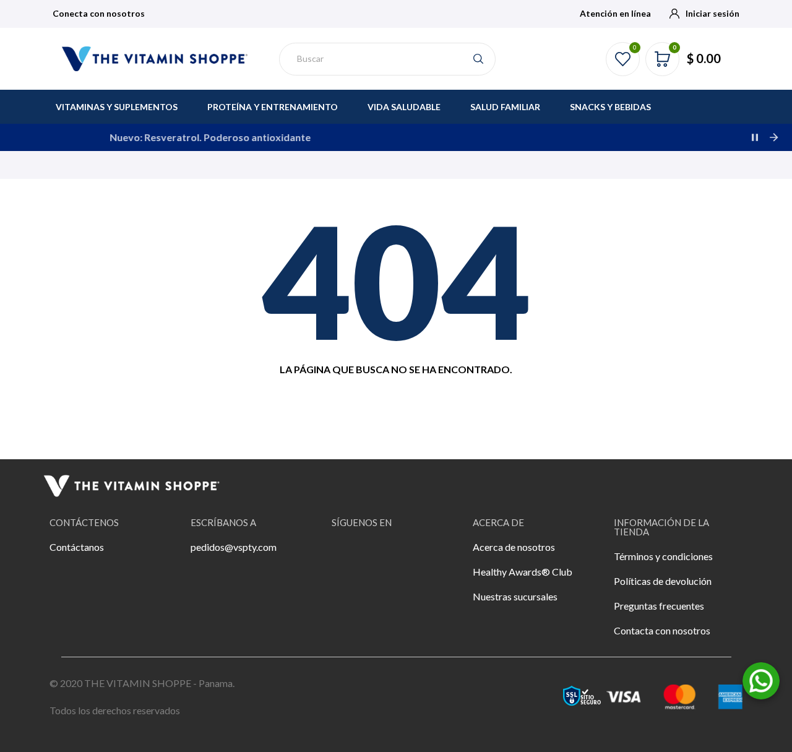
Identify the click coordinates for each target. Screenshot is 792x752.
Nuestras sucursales (515, 596)
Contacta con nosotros (662, 630)
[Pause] (755, 137)
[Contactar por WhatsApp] (761, 679)
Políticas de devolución (663, 581)
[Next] (773, 137)
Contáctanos (77, 547)
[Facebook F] (347, 555)
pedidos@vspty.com (234, 547)
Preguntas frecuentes (659, 606)
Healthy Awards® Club (522, 571)
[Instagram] (381, 555)
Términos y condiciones (663, 556)
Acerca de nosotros (514, 547)
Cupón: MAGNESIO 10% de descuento (581, 137)
